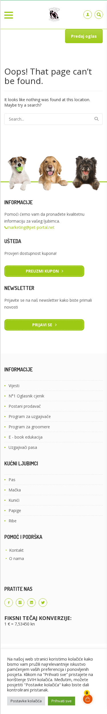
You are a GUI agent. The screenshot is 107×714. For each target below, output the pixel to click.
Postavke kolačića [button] (26, 700)
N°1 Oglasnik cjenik (26, 396)
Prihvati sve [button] (61, 700)
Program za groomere (29, 426)
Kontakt (16, 550)
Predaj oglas (84, 36)
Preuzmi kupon (42, 271)
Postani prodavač (25, 406)
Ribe (13, 520)
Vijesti (14, 385)
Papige (15, 510)
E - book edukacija (26, 437)
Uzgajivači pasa (23, 447)
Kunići (14, 500)
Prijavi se (42, 324)
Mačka (15, 490)
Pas (12, 479)
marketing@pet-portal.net (30, 227)
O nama (16, 558)
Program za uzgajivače (30, 416)
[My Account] (87, 14)
